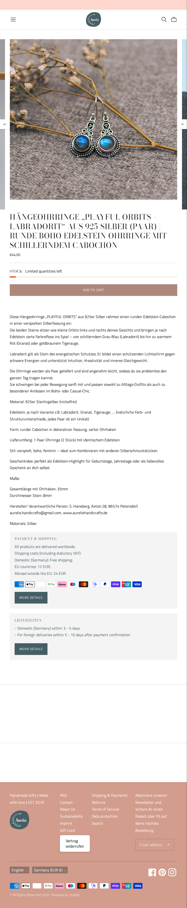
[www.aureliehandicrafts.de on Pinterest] (162, 875)
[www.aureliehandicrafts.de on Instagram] (172, 875)
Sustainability (71, 816)
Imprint (66, 823)
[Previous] (5, 124)
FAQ (63, 795)
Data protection (105, 816)
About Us (67, 809)
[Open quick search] (164, 19)
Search (97, 823)
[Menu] (13, 19)
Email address (150, 839)
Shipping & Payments (109, 795)
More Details (31, 597)
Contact (66, 802)
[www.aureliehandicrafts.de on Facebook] (152, 875)
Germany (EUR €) (48, 870)
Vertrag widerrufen (75, 843)
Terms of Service (105, 809)
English (18, 870)
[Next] (182, 124)
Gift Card (67, 830)
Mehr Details (31, 648)
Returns (98, 802)
